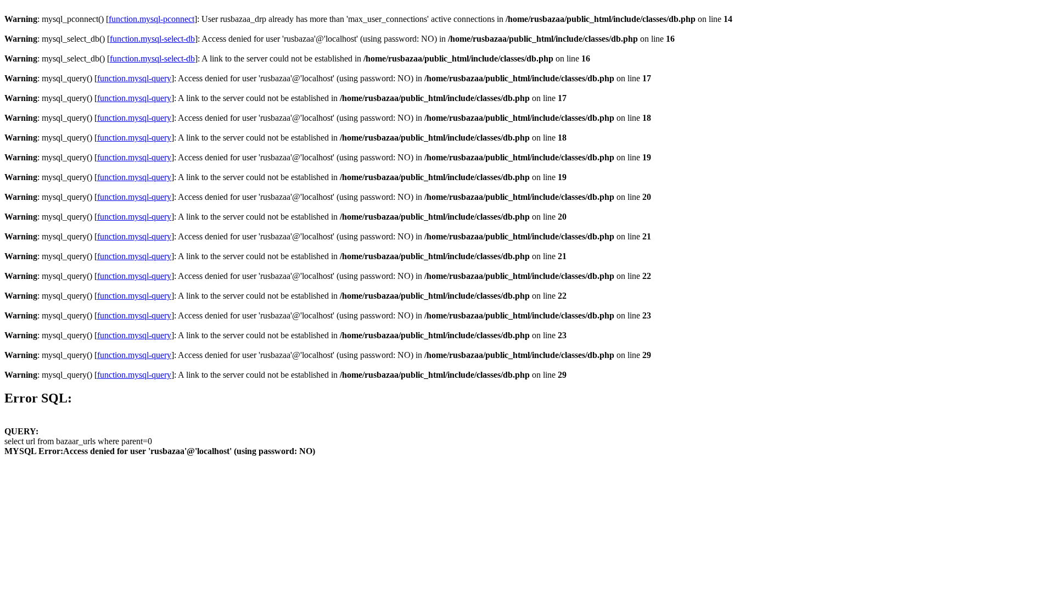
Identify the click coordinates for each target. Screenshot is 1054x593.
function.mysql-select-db (152, 38)
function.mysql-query (134, 78)
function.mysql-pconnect (151, 19)
